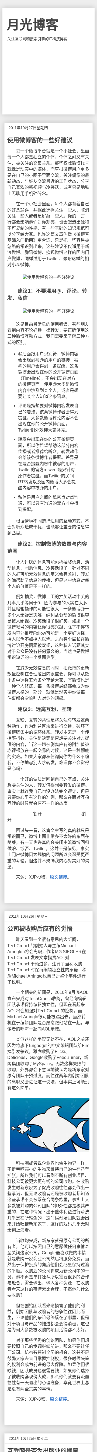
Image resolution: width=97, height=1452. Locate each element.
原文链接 (58, 877)
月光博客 (32, 25)
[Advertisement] (48, 78)
